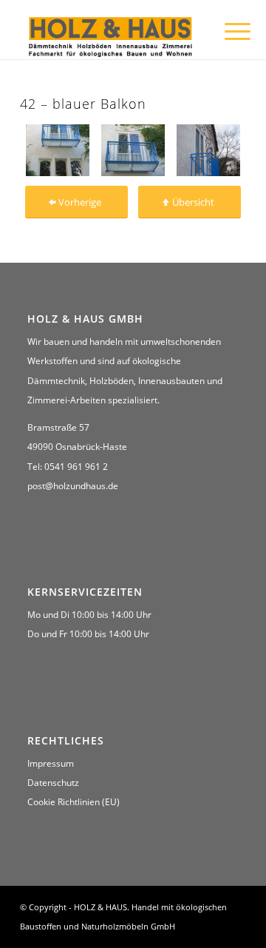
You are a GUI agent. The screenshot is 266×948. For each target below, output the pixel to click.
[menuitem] (226, 31)
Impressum (50, 763)
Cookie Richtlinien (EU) (73, 802)
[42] (57, 149)
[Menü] (226, 31)
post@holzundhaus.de (72, 486)
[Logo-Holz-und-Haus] (110, 35)
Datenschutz (53, 782)
